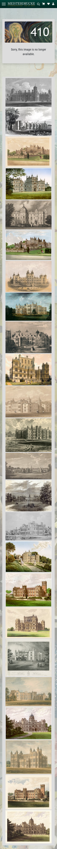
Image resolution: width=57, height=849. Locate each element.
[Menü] (4, 4)
